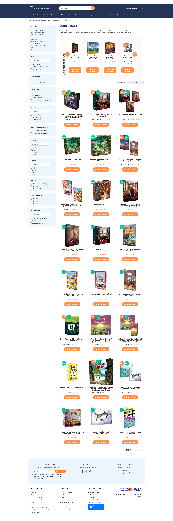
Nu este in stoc (37, 82)
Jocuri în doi (34, 37)
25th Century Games (39, 218)
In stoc (34, 80)
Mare (34, 203)
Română (35, 117)
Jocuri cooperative (37, 34)
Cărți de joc (34, 50)
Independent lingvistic (39, 133)
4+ (33, 170)
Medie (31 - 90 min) (38, 186)
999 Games (36, 221)
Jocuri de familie (36, 39)
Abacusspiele (36, 223)
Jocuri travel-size (36, 43)
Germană (35, 119)
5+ (33, 172)
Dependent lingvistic (39, 130)
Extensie (35, 95)
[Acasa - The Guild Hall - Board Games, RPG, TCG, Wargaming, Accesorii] (39, 8)
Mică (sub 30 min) (38, 184)
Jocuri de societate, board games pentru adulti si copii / (45, 20)
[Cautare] (93, 8)
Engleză (35, 115)
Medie (34, 201)
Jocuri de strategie (37, 30)
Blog (139, 15)
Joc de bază (36, 93)
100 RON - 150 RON (38, 69)
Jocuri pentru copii (37, 41)
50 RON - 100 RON (38, 67)
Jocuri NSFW (35, 47)
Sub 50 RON (36, 64)
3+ (33, 168)
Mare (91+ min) (37, 188)
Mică (34, 199)
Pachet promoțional (39, 97)
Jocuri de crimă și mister (38, 45)
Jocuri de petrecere (37, 32)
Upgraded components (40, 100)
